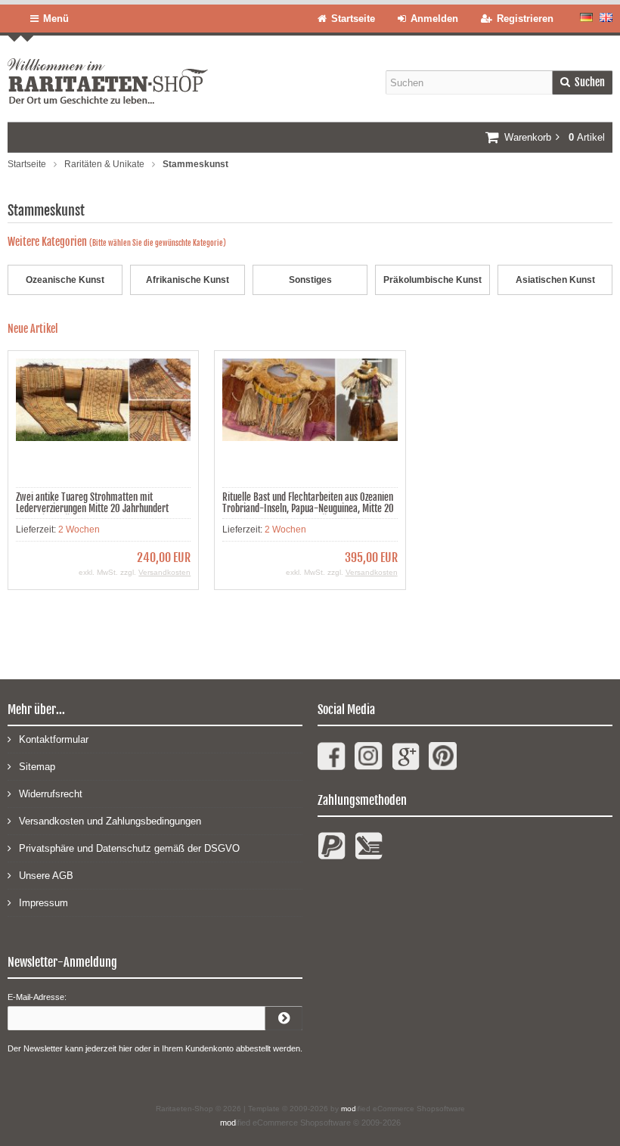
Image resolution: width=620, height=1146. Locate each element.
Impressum (43, 902)
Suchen (582, 83)
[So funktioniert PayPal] (332, 852)
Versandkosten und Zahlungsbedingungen (110, 821)
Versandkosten (164, 572)
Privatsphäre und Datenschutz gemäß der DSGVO (129, 848)
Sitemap (37, 766)
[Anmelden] (283, 1018)
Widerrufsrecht (50, 794)
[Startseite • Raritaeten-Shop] (108, 70)
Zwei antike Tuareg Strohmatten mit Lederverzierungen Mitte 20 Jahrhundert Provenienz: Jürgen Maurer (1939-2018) (93, 508)
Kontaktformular (53, 739)
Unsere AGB (46, 875)
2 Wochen (79, 529)
